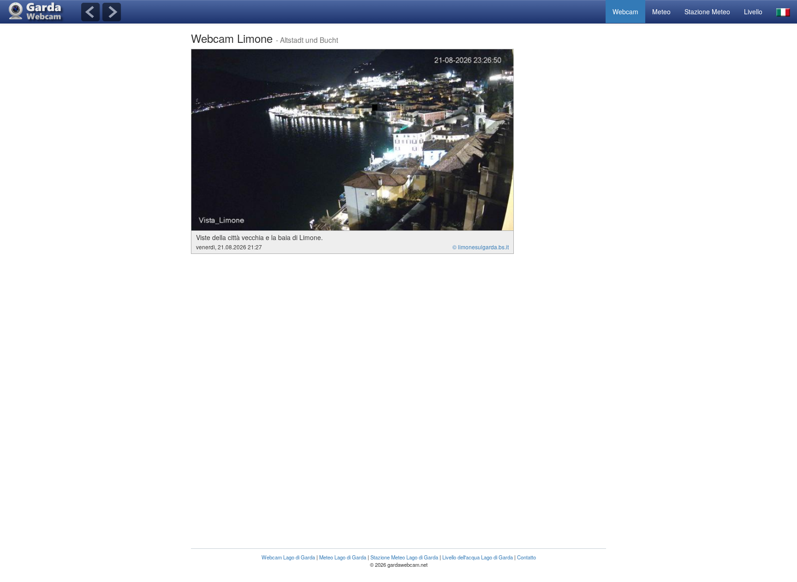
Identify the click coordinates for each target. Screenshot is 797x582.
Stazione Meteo (707, 11)
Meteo (661, 11)
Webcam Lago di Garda (288, 557)
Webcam (625, 11)
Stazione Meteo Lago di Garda (404, 557)
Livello (753, 11)
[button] (783, 12)
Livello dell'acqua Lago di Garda (477, 557)
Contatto (526, 557)
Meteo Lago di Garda (342, 557)
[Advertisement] (569, 187)
